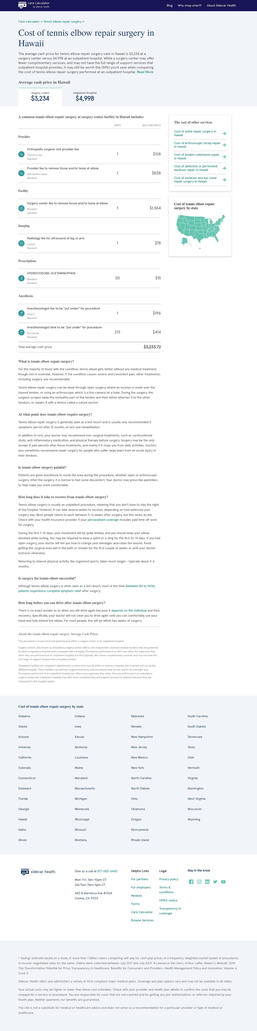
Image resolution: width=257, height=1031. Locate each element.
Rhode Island (140, 840)
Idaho (22, 829)
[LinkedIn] (207, 883)
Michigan (81, 798)
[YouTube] (223, 883)
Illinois (22, 840)
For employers (141, 887)
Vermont (193, 767)
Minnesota (82, 809)
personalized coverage (103, 519)
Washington (196, 788)
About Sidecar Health (221, 5)
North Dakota (140, 788)
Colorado (24, 767)
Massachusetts (85, 788)
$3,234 (40, 96)
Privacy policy (168, 879)
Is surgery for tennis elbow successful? (47, 578)
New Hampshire (142, 737)
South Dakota (197, 726)
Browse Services (142, 920)
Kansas (79, 737)
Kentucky (81, 747)
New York (137, 767)
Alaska (22, 726)
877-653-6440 (107, 871)
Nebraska (137, 716)
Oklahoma (138, 809)
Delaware (24, 788)
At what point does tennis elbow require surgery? (55, 414)
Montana (81, 840)
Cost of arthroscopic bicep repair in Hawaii (197, 145)
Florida (23, 798)
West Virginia (196, 798)
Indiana (80, 716)
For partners (139, 879)
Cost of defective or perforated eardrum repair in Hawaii (195, 168)
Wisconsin (195, 809)
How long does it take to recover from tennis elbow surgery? (63, 496)
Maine (79, 767)
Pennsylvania (139, 829)
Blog (170, 5)
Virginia (193, 778)
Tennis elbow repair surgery (62, 21)
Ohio (134, 798)
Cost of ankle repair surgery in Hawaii (195, 133)
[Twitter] (215, 883)
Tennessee (195, 737)
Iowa (78, 726)
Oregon (136, 819)
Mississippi (82, 819)
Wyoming (194, 819)
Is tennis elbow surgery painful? (42, 467)
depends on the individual (129, 610)
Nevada (136, 726)
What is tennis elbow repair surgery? (46, 361)
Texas (191, 747)
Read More (145, 72)
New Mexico (139, 757)
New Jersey (139, 747)
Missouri (80, 829)
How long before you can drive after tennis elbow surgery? (61, 602)
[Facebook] (191, 883)
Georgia (23, 809)
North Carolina (141, 778)
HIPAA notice (168, 900)
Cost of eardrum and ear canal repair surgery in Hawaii (195, 179)
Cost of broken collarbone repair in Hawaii (196, 156)
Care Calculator (142, 912)
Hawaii (22, 819)
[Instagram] (199, 883)
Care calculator (29, 21)
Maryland (81, 778)
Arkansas (24, 747)
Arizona (23, 737)
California (24, 757)
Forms (135, 904)
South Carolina (198, 716)
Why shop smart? (190, 5)
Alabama (24, 716)
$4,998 (85, 96)
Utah (191, 757)
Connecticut (26, 778)
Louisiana (81, 757)
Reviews (136, 895)
